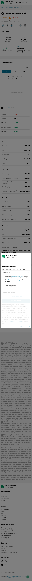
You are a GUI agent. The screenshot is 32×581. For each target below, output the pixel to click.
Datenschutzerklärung (14, 280)
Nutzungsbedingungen (17, 276)
